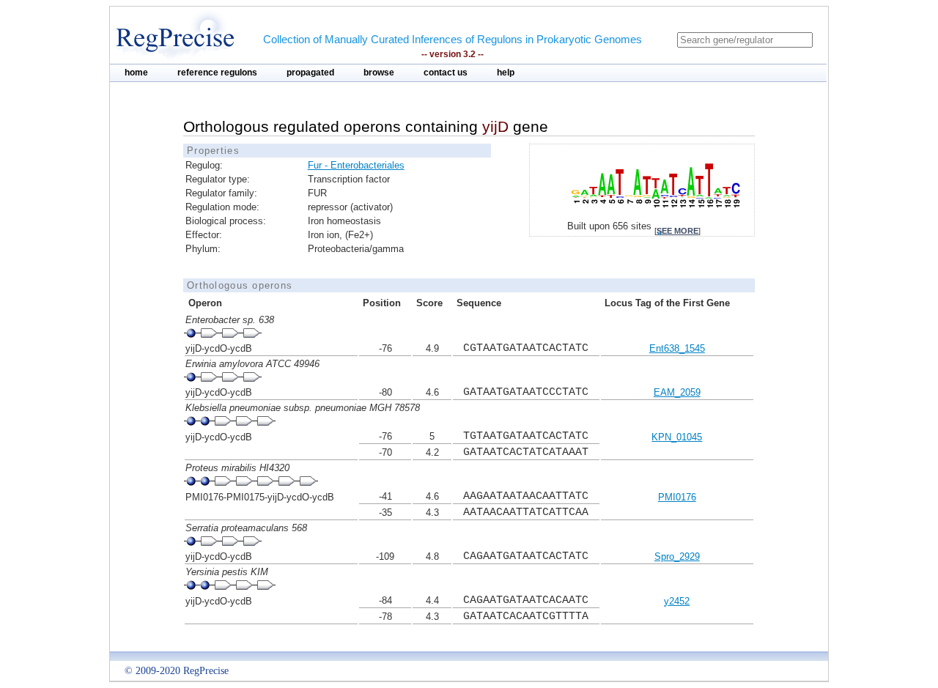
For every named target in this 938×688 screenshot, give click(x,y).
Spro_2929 (677, 556)
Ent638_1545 (677, 348)
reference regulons (217, 72)
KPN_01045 (676, 437)
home (136, 72)
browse (378, 72)
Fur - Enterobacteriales (356, 165)
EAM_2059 (677, 392)
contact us (446, 72)
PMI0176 (677, 497)
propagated (310, 72)
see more (677, 230)
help (505, 72)
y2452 (677, 601)
